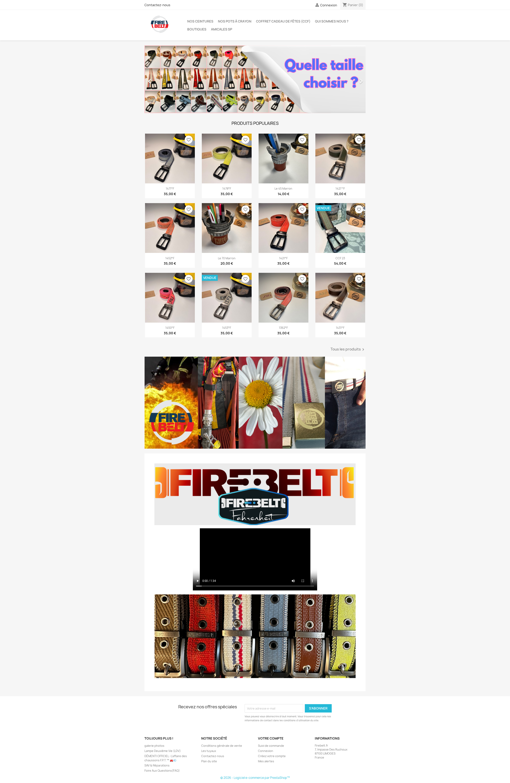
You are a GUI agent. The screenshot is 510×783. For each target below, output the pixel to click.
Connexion (265, 751)
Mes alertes (266, 761)
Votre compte (270, 738)
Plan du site (209, 761)
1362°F (283, 328)
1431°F (340, 328)
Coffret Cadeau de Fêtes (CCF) (283, 21)
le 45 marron (283, 188)
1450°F (170, 328)
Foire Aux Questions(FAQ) (162, 770)
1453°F (226, 328)
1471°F (170, 188)
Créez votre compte (272, 756)
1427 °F (340, 188)
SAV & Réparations (157, 765)
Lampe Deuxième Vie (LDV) (162, 751)
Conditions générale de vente (221, 746)
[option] (237, 79)
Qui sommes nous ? (331, 21)
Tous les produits (348, 349)
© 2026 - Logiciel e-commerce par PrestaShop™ (255, 778)
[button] (161, 79)
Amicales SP (221, 29)
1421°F (283, 258)
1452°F (169, 258)
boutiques (196, 29)
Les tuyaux (208, 751)
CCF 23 (340, 258)
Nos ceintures (200, 21)
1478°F (226, 188)
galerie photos (154, 746)
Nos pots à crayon (234, 21)
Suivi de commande (271, 746)
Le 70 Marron (226, 258)
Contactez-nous (157, 5)
